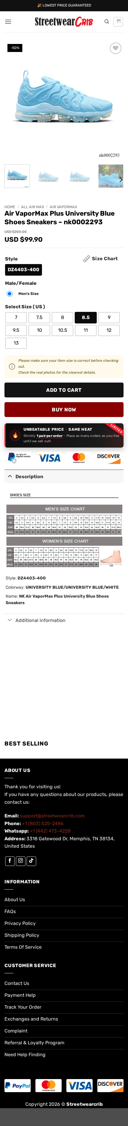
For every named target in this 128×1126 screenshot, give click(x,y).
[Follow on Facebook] (10, 861)
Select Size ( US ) (25, 306)
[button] (8, 21)
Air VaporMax (63, 207)
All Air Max (32, 207)
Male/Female (21, 283)
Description (29, 476)
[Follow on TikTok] (31, 861)
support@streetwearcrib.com (52, 816)
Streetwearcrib (84, 1104)
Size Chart (105, 258)
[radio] (23, 270)
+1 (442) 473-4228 (50, 831)
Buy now (64, 410)
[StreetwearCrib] (64, 21)
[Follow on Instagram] (21, 861)
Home (9, 207)
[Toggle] (9, 476)
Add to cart (64, 390)
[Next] (113, 100)
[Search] (106, 21)
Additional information (40, 620)
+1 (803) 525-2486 (43, 823)
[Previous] (14, 100)
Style (11, 259)
